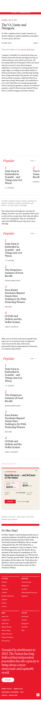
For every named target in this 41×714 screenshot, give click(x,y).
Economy (5, 589)
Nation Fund (13, 695)
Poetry (4, 603)
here (18, 38)
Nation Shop (6, 630)
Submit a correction (8, 517)
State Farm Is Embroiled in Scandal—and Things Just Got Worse (13, 177)
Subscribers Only (11, 471)
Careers (4, 695)
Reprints (24, 596)
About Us (5, 616)
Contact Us (6, 620)
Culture (4, 592)
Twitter (24, 620)
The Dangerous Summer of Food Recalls (14, 272)
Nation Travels (7, 634)
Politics (4, 582)
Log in (27, 501)
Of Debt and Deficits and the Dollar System (13, 319)
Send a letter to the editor (25, 517)
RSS (22, 630)
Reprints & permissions (9, 519)
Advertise (5, 623)
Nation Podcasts (7, 637)
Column (4, 20)
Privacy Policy (7, 689)
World (4, 586)
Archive (24, 589)
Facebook (24, 616)
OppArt (4, 599)
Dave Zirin (8, 307)
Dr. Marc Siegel (7, 43)
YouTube (24, 627)
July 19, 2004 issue (27, 49)
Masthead (24, 586)
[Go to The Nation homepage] (38, 694)
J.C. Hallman (9, 188)
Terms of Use (18, 689)
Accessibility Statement (10, 692)
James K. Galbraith (11, 327)
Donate (8, 680)
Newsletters (6, 641)
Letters (4, 606)
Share (35, 43)
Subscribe (10, 501)
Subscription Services (29, 592)
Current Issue (26, 582)
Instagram (25, 623)
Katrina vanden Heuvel (13, 281)
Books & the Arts (8, 596)
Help (22, 692)
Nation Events (7, 627)
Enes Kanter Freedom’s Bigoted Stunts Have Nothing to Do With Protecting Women (15, 296)
